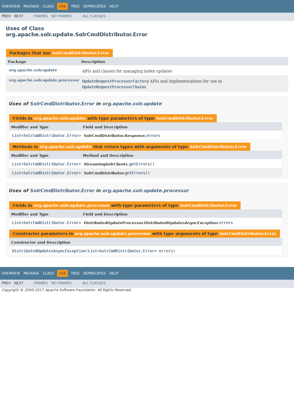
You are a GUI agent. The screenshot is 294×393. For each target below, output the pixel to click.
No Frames (61, 16)
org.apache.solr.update (33, 70)
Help (113, 6)
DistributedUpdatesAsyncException (49, 251)
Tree (75, 6)
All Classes (94, 16)
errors (153, 135)
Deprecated (94, 6)
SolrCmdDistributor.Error (80, 53)
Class (48, 6)
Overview (11, 6)
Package (31, 6)
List (16, 135)
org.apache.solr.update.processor (44, 80)
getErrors (139, 164)
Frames (41, 16)
